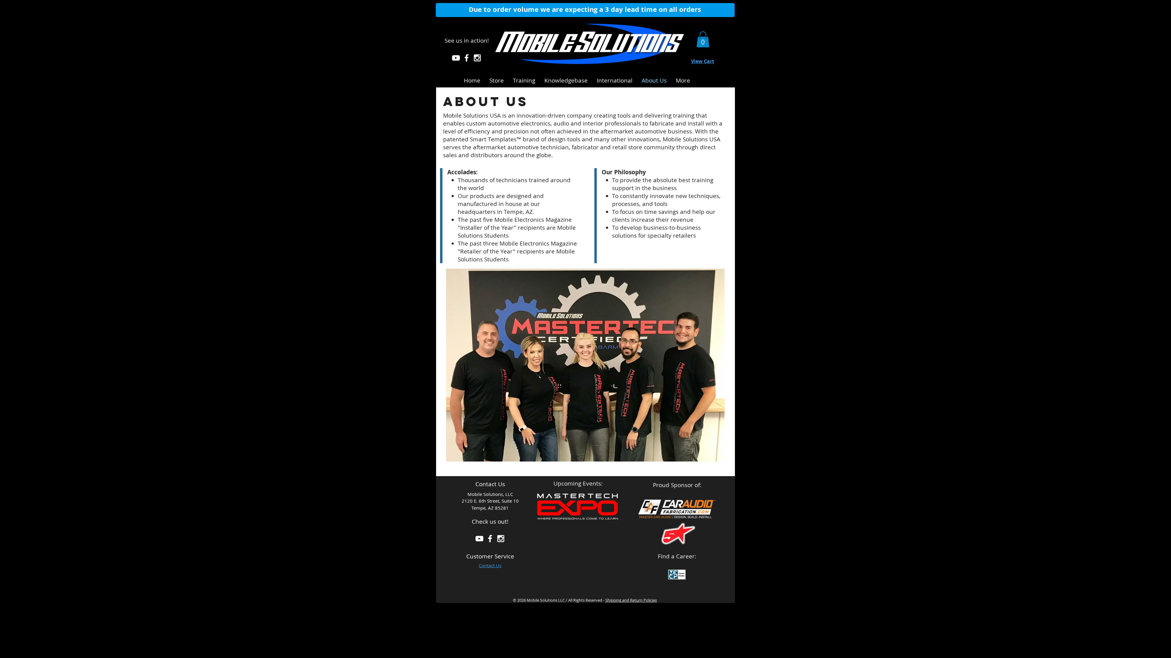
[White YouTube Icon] (456, 58)
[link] (703, 39)
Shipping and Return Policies (631, 600)
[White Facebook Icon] (466, 58)
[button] (566, 79)
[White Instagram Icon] (477, 58)
